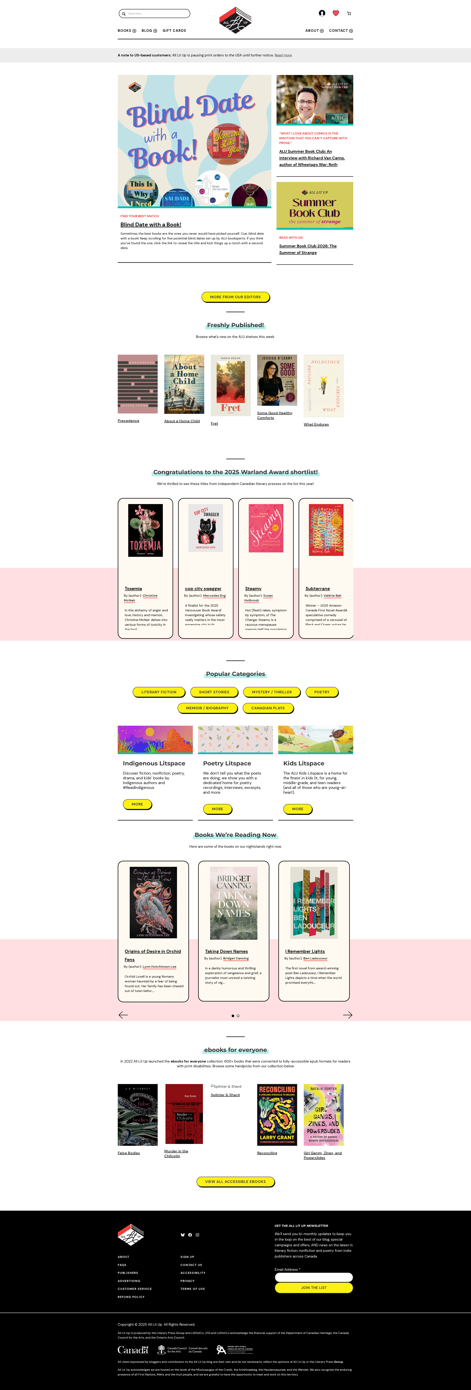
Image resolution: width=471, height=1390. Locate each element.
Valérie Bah (332, 595)
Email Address (287, 1269)
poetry (322, 692)
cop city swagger (203, 588)
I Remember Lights (305, 951)
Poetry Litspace (227, 763)
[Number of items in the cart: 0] (349, 14)
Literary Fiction (158, 692)
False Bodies (129, 1153)
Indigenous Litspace (154, 763)
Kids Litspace (303, 763)
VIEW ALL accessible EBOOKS (235, 1181)
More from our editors (235, 297)
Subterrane (318, 588)
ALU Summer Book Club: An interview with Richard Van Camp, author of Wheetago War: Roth (312, 158)
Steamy (253, 588)
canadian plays (268, 708)
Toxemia (133, 588)
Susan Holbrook (258, 598)
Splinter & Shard (225, 1094)
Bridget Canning (236, 958)
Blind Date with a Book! (151, 224)
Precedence (128, 420)
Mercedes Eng (214, 595)
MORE (137, 804)
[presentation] (123, 1015)
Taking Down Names (226, 951)
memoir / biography (207, 708)
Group (338, 1362)
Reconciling (267, 1153)
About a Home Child (182, 421)
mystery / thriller (272, 692)
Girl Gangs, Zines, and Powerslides (323, 1155)
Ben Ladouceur (315, 958)
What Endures (316, 424)
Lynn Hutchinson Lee (159, 966)
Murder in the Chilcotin (176, 1153)
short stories (214, 692)
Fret (214, 423)
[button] (233, 1016)
